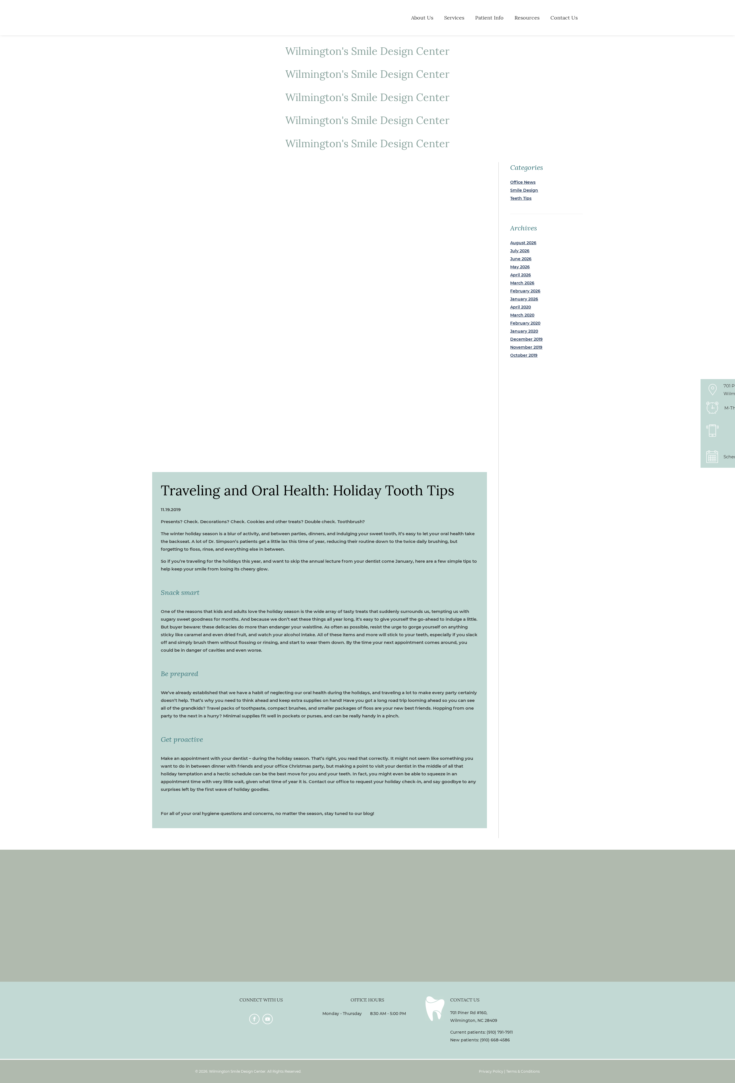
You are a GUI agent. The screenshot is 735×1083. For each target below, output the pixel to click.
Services (454, 17)
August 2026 (523, 242)
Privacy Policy (491, 1071)
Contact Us (564, 17)
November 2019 (526, 347)
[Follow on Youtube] (267, 1019)
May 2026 (520, 266)
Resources (526, 17)
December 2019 (526, 339)
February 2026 (525, 291)
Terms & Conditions (523, 1071)
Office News (522, 182)
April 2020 (520, 307)
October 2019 (523, 355)
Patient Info (489, 17)
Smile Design (524, 190)
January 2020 (524, 331)
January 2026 (524, 299)
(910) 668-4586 (495, 1040)
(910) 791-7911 (500, 1032)
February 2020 (525, 323)
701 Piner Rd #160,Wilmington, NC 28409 (473, 1016)
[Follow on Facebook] (254, 1019)
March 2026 (522, 283)
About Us (422, 17)
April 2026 (520, 274)
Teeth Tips (520, 198)
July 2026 (519, 250)
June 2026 (520, 258)
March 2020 (522, 315)
